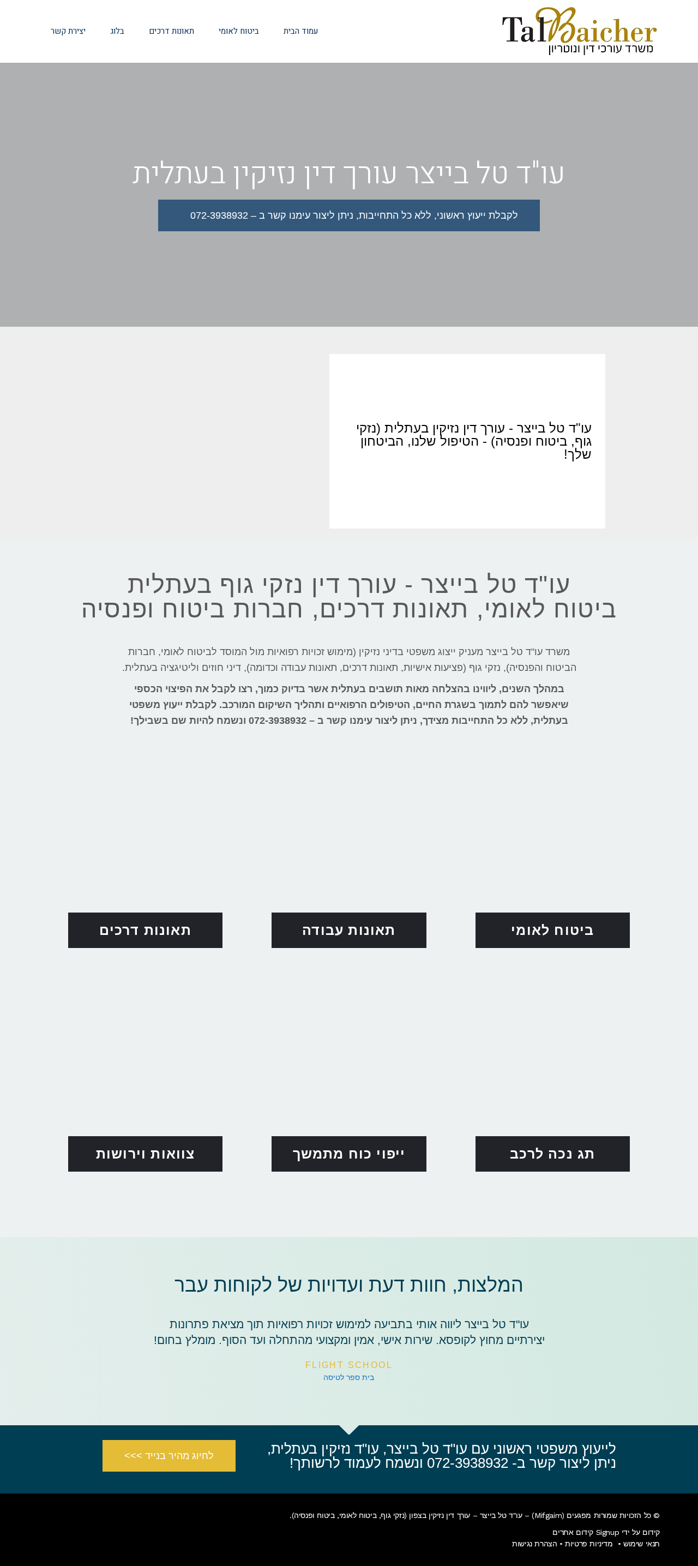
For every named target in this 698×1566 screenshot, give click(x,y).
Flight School (349, 1365)
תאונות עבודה (348, 930)
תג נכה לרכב (552, 1153)
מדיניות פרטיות (588, 1543)
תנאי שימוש (641, 1543)
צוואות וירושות (145, 1153)
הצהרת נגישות (534, 1543)
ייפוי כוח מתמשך (349, 1153)
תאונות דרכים (145, 930)
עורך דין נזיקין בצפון (439, 1515)
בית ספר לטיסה (348, 1377)
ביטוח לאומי (552, 930)
